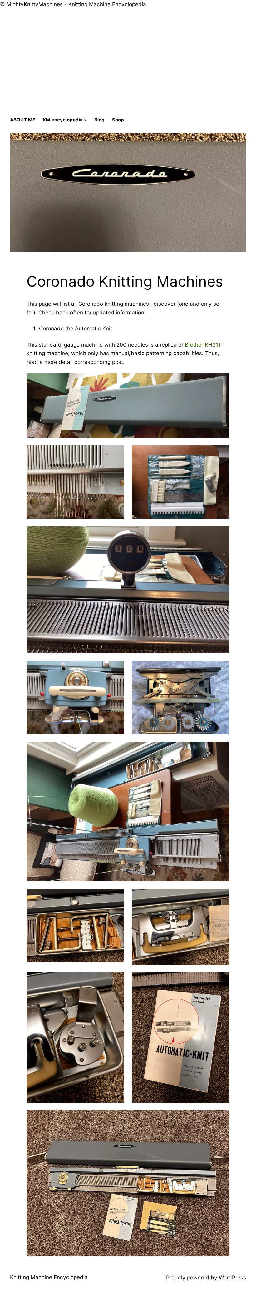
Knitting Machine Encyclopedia (49, 1277)
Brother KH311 (203, 344)
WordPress (232, 1277)
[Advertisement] (128, 65)
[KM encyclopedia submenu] (85, 119)
